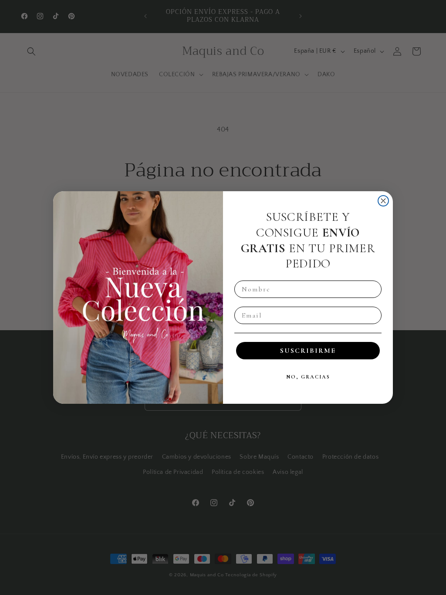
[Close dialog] (383, 201)
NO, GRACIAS (308, 377)
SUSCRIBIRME (308, 350)
